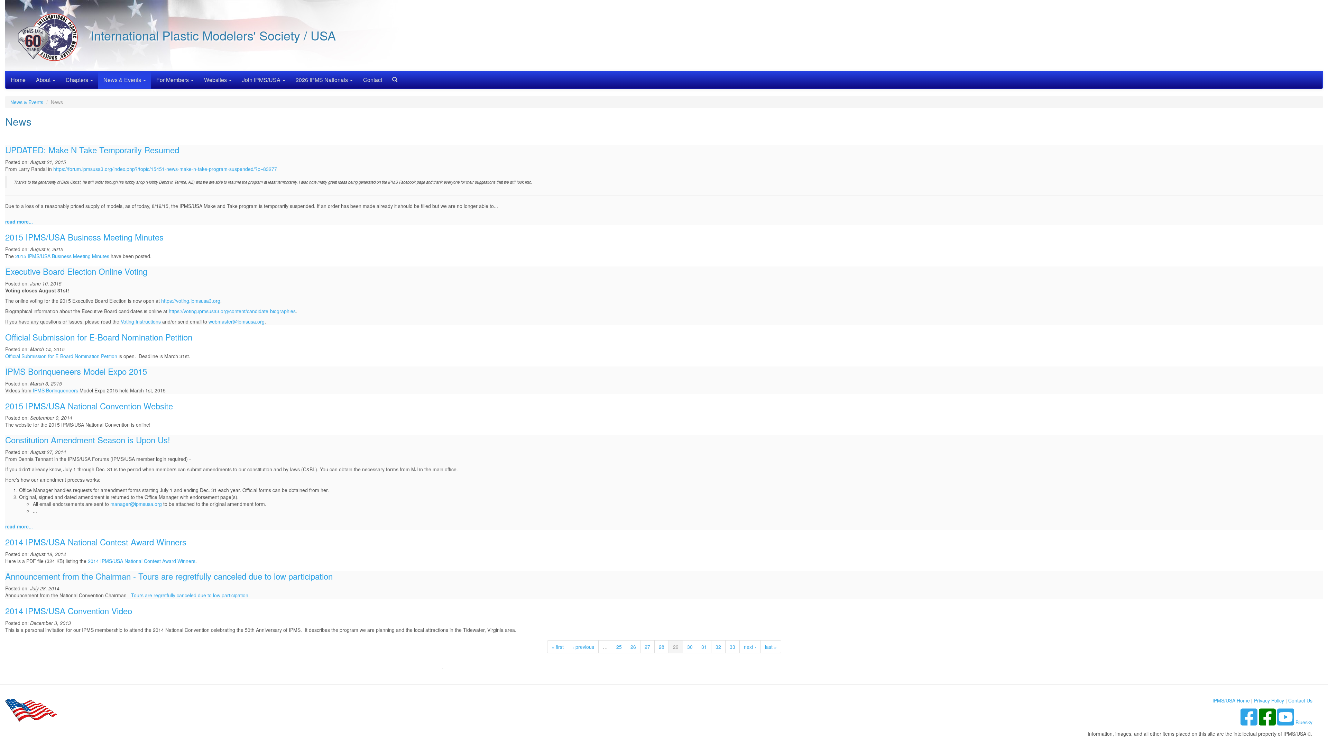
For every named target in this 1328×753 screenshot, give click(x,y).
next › (750, 646)
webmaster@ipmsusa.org (237, 321)
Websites (216, 80)
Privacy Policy (1269, 700)
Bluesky (1303, 722)
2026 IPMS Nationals (322, 80)
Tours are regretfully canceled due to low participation (189, 595)
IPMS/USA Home (1231, 700)
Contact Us (1300, 700)
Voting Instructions (141, 321)
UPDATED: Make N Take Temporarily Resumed (92, 150)
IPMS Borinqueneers (55, 390)
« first (558, 646)
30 (690, 646)
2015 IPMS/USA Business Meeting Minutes (84, 237)
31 (704, 646)
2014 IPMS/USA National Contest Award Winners (95, 542)
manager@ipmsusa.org (136, 503)
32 (718, 646)
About (44, 80)
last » (771, 646)
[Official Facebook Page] (1268, 722)
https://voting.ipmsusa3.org (190, 300)
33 (732, 646)
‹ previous (583, 646)
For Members (173, 80)
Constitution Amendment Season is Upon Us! (87, 440)
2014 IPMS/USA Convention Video (68, 611)
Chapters (78, 80)
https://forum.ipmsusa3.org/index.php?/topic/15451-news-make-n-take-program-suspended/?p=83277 (165, 168)
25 (619, 646)
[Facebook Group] (1250, 722)
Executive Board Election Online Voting (76, 271)
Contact (372, 80)
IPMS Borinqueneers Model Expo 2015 (76, 371)
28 (661, 646)
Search (392, 77)
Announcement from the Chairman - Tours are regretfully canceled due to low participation (169, 576)
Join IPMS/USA (262, 80)
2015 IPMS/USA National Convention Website (89, 406)
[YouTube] (1286, 722)
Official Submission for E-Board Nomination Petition (98, 337)
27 (647, 646)
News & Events (122, 80)
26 (633, 646)
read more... (19, 221)
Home (18, 80)
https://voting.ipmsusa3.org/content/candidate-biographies (232, 311)
